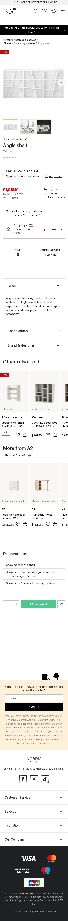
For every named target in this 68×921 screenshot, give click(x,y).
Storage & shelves (25, 39)
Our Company (15, 839)
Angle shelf (44, 43)
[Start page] (10, 11)
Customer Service (17, 797)
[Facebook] (23, 778)
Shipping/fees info (50, 229)
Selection (11, 811)
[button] (10, 158)
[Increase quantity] (16, 604)
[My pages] (35, 10)
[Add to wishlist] (18, 434)
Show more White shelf (20, 564)
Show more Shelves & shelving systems (30, 583)
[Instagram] (34, 778)
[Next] (61, 83)
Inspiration (12, 825)
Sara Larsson (11, 139)
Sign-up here (53, 176)
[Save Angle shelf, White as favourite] (61, 604)
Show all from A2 (15, 455)
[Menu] (62, 10)
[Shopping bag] (53, 10)
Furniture (8, 39)
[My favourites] (44, 10)
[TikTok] (44, 778)
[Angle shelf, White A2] (34, 82)
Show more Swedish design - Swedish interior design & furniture (30, 574)
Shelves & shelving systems (19, 43)
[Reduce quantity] (5, 604)
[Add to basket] (25, 434)
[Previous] (7, 83)
